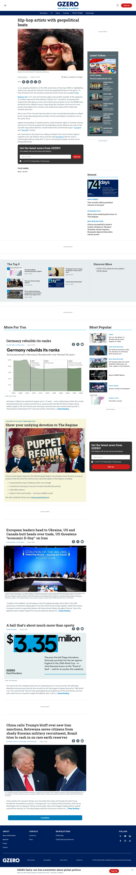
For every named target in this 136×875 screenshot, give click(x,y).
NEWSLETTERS (63, 831)
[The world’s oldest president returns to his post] (102, 188)
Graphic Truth (114, 398)
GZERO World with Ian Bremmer (108, 116)
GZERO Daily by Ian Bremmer (65, 839)
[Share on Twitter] (27, 81)
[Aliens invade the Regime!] (98, 387)
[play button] (103, 66)
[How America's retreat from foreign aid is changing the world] (96, 119)
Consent (77, 128)
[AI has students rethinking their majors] (15, 271)
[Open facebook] (120, 840)
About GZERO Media (117, 375)
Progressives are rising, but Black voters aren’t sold (74, 270)
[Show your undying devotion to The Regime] (45, 450)
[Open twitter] (120, 836)
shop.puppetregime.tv (40, 497)
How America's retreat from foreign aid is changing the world (107, 123)
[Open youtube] (125, 836)
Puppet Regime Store (29, 421)
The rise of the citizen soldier (32, 282)
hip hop (25, 171)
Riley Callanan (23, 77)
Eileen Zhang (20, 345)
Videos (58, 13)
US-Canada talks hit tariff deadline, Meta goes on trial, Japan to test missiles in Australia (119, 365)
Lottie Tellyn (11, 345)
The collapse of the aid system (107, 131)
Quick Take (107, 94)
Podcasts (66, 13)
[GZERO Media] (68, 5)
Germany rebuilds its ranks (28, 340)
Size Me (25, 130)
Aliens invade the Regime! (119, 389)
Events (5, 843)
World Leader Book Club (101, 78)
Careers (5, 847)
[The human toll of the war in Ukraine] (96, 107)
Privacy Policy (35, 161)
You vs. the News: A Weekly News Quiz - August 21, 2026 (117, 339)
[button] (126, 5)
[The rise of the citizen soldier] (15, 283)
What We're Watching (95, 221)
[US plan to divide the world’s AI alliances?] (96, 97)
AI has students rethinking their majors (33, 270)
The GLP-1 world (115, 401)
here (77, 93)
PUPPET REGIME (77, 13)
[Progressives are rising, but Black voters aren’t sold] (56, 271)
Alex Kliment (11, 542)
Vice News (59, 137)
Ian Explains (108, 128)
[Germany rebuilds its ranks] (45, 371)
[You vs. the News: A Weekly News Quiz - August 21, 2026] (98, 338)
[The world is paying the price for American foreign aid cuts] (96, 86)
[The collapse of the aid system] (96, 130)
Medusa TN (22, 97)
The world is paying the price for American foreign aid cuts (108, 89)
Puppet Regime (95, 75)
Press (31, 839)
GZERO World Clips (108, 83)
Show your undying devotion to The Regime (42, 425)
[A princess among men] (56, 283)
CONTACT (33, 831)
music (20, 171)
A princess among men (74, 282)
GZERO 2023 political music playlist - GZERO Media (110, 270)
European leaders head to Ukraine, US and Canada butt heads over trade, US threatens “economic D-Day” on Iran (41, 534)
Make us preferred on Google (73, 77)
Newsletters (43, 13)
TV (51, 13)
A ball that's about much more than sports (40, 625)
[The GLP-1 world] (98, 399)
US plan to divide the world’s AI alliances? (108, 98)
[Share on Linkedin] (31, 81)
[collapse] (132, 870)
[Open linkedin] (130, 836)
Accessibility (47, 860)
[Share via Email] (39, 81)
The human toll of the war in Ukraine (108, 109)
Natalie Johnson (13, 741)
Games (111, 334)
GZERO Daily (60, 835)
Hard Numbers (92, 199)
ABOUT (6, 831)
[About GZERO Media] (98, 375)
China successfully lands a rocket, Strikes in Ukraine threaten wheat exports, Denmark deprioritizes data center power (100, 229)
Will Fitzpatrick (12, 629)
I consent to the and (36, 161)
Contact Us (32, 835)
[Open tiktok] (130, 840)
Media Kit (5, 839)
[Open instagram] (125, 840)
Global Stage (90, 13)
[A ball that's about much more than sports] (45, 656)
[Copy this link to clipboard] (35, 81)
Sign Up (114, 871)
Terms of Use (45, 161)
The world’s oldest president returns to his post (100, 203)
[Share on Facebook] (23, 81)
